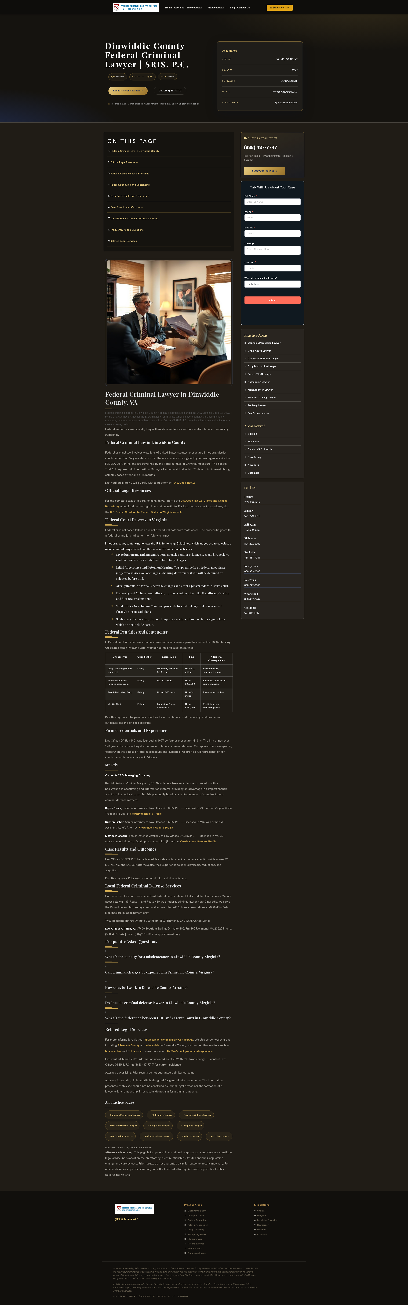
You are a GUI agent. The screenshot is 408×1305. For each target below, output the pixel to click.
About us (179, 7)
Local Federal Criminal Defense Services (134, 218)
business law (113, 1051)
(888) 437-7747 (260, 147)
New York (250, 580)
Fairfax (248, 496)
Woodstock (251, 593)
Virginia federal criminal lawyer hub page (168, 1039)
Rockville (250, 552)
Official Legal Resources (124, 162)
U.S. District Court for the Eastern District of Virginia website (146, 512)
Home (168, 7)
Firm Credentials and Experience (129, 196)
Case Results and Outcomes (126, 207)
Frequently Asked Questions (127, 229)
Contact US (243, 7)
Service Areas (194, 7)
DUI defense (134, 1051)
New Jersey (251, 566)
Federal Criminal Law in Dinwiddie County (134, 151)
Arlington (250, 524)
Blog (232, 7)
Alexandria (152, 1045)
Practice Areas (216, 7)
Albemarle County (128, 1045)
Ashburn (249, 510)
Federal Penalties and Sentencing (130, 184)
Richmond (250, 538)
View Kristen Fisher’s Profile (156, 827)
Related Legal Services (123, 241)
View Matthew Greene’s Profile (198, 841)
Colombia (250, 607)
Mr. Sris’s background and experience (190, 1051)
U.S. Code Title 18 (184, 482)
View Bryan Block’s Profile (146, 813)
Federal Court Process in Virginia (129, 173)
